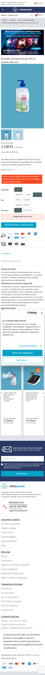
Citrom (18, 200)
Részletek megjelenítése (28, 346)
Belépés (4, 15)
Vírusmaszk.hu (35, 655)
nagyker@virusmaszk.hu (18, 511)
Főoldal (4, 20)
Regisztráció (13, 15)
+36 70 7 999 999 (18, 4)
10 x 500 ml (27, 210)
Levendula (27, 200)
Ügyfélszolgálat (8, 537)
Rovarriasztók (7, 593)
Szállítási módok (8, 528)
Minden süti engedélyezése (22, 353)
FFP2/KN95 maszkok (11, 601)
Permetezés (6, 589)
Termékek (12, 20)
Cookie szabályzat (9, 569)
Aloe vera (37, 194)
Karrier (4, 556)
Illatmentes (19, 194)
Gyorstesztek (7, 610)
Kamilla (28, 194)
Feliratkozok (21, 474)
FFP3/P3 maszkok (9, 606)
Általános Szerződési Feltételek (15, 565)
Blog (3, 545)
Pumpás (18, 189)
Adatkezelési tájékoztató (12, 573)
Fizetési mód (7, 532)
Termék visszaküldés (10, 524)
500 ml (18, 210)
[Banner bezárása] (41, 313)
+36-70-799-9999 (18, 507)
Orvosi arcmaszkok (10, 597)
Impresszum (6, 560)
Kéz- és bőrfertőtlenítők (26, 20)
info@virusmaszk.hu (16, 624)
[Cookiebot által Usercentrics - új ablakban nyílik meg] (28, 313)
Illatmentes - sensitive (22, 205)
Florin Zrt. (11, 170)
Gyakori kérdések (9, 541)
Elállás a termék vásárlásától (14, 578)
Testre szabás (21, 360)
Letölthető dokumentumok (11, 261)
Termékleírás (6, 253)
